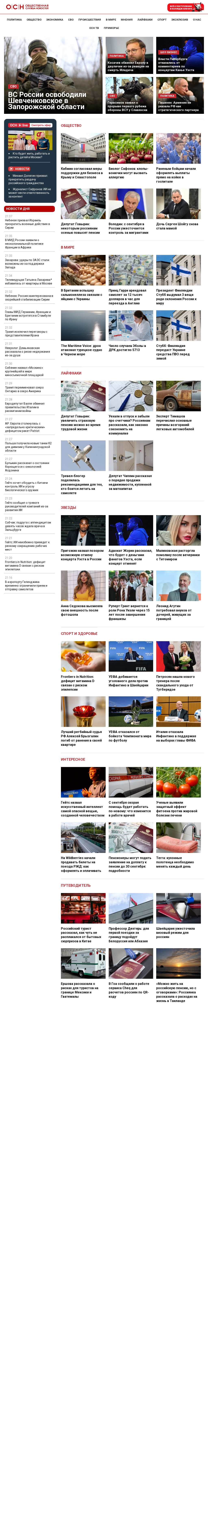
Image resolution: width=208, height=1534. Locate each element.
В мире (67, 247)
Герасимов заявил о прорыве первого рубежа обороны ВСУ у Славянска (127, 106)
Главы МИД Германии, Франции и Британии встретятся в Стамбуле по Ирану (28, 315)
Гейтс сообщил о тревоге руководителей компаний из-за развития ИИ (26, 506)
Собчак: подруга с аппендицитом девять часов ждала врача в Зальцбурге (28, 526)
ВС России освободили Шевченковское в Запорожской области (47, 100)
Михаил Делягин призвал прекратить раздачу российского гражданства (28, 179)
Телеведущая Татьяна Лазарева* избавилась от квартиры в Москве (28, 281)
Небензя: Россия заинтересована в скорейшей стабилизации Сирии (29, 297)
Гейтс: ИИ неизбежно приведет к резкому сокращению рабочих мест (27, 546)
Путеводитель (76, 885)
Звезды (68, 507)
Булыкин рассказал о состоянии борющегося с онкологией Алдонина (27, 466)
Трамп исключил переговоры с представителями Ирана (26, 333)
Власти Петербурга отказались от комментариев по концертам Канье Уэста (176, 64)
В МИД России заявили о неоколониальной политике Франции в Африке (24, 243)
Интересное (73, 759)
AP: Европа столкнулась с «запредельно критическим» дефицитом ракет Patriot (25, 427)
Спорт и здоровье (79, 633)
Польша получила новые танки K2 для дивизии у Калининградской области (28, 447)
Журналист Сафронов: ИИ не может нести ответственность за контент (30, 193)
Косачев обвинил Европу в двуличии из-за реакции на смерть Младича (128, 66)
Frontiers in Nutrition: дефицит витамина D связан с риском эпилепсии (25, 565)
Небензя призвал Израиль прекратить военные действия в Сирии (27, 224)
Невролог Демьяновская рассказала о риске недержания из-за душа (27, 351)
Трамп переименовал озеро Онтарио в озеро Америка (24, 389)
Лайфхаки (71, 373)
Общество (71, 125)
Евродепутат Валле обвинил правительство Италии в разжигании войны (24, 407)
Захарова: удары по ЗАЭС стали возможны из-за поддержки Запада (27, 263)
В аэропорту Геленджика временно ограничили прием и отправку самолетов (26, 585)
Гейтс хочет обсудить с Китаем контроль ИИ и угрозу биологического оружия (26, 486)
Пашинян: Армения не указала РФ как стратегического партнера (178, 106)
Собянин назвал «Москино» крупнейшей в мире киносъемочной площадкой (24, 371)
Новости (22, 169)
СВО (13, 86)
